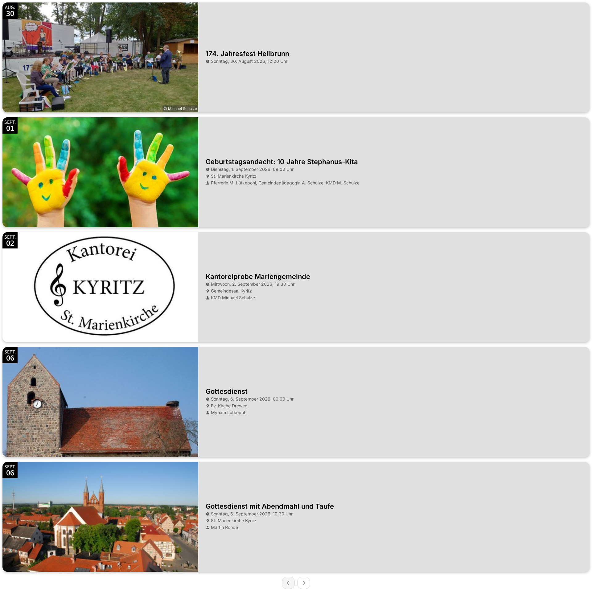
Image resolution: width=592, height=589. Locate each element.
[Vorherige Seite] (288, 583)
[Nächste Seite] (303, 583)
